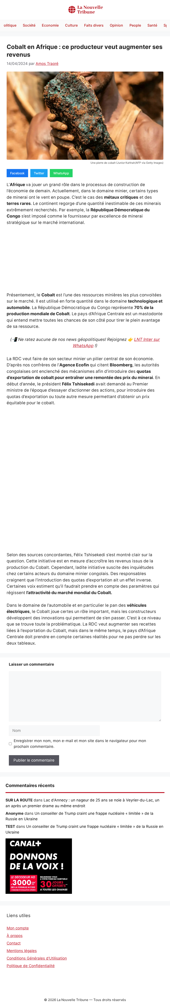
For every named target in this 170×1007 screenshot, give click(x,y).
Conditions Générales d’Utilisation (37, 958)
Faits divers (94, 25)
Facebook (17, 173)
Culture (71, 25)
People (135, 25)
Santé (152, 25)
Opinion (116, 25)
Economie (50, 25)
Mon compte (18, 928)
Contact (14, 943)
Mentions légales (22, 951)
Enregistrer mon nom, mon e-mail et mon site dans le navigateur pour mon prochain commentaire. (80, 744)
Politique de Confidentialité (31, 966)
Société (29, 25)
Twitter (39, 173)
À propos (15, 935)
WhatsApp (61, 173)
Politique (9, 25)
